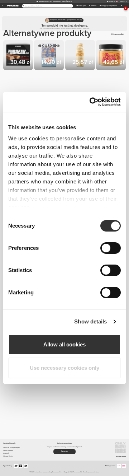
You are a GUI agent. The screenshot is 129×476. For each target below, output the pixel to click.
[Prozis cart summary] (121, 5)
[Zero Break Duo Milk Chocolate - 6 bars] (18, 55)
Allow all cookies (64, 344)
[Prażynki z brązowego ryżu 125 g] (49, 55)
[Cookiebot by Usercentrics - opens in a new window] (91, 102)
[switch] (110, 248)
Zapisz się (64, 451)
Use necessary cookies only (64, 368)
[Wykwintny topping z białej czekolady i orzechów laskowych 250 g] (80, 55)
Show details (90, 321)
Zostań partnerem (8, 450)
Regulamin (6, 453)
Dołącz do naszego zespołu (11, 447)
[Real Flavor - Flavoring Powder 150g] (111, 55)
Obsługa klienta (8, 456)
